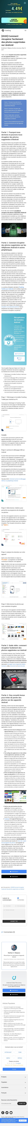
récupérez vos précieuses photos (10, 307)
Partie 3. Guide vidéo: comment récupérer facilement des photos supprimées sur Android (12, 116)
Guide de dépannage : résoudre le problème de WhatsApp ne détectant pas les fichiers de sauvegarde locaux (14, 1030)
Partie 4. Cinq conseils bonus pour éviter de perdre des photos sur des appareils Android (14, 123)
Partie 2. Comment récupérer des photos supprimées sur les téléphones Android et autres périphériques (13, 110)
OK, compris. (23, 1120)
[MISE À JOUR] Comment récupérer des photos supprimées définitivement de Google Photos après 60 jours (14, 1025)
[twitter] (6, 1112)
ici (8, 1121)
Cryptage (6, 819)
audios (23, 664)
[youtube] (11, 1112)
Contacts (3, 666)
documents (13, 666)
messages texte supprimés (14, 664)
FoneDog (8, 30)
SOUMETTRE (14, 921)
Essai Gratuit (20, 353)
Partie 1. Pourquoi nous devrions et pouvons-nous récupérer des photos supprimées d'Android (13, 104)
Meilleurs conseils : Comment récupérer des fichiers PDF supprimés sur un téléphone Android (14, 1039)
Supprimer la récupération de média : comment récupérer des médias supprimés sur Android (14, 1012)
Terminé (14, 1069)
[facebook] (2, 1112)
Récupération (6, 887)
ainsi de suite (21, 666)
